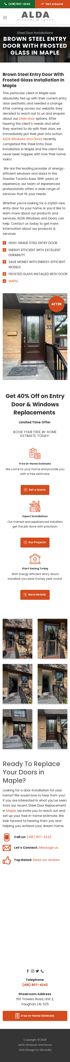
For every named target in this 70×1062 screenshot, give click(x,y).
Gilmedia (45, 1050)
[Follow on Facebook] (27, 971)
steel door (27, 118)
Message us (48, 847)
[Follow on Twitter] (37, 971)
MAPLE (13, 281)
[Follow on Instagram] (32, 971)
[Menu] (5, 17)
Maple (11, 811)
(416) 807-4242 (39, 837)
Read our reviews (46, 860)
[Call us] (42, 971)
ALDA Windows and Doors (23, 139)
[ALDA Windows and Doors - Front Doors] (35, 16)
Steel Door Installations (35, 33)
